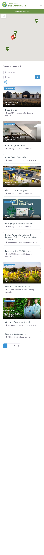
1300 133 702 (11, 185)
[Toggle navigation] (41, 5)
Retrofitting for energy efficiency (17, 183)
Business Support (10, 88)
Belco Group (11, 110)
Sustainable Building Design (15, 138)
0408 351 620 (11, 140)
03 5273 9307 (11, 316)
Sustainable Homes (13, 102)
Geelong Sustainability (15, 334)
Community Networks (14, 279)
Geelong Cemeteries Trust (17, 286)
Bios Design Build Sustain (17, 145)
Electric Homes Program (16, 190)
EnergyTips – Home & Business (20, 223)
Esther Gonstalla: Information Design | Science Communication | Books (21, 237)
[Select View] (5, 82)
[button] (36, 20)
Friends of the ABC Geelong (18, 251)
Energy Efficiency (12, 216)
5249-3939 (10, 281)
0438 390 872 (11, 104)
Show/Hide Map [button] (22, 11)
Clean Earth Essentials (15, 157)
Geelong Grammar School (17, 322)
